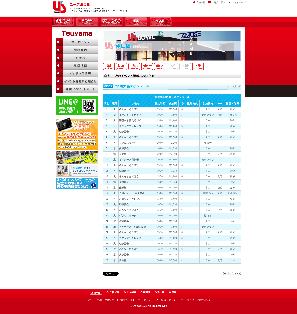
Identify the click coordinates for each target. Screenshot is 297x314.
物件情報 (109, 300)
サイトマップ (238, 2)
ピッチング (185, 66)
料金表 (77, 58)
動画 (136, 22)
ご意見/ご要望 (219, 2)
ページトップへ (232, 273)
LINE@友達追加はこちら (77, 106)
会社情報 (97, 300)
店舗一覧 (200, 2)
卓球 (198, 66)
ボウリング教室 (77, 157)
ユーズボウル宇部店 (145, 293)
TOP (88, 300)
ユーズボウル (59, 7)
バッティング (172, 66)
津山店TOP (77, 42)
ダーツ (160, 66)
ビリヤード (147, 66)
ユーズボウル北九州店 (130, 293)
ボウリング (63, 22)
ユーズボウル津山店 (160, 293)
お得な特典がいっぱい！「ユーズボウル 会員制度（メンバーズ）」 (77, 134)
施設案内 (77, 50)
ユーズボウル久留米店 (113, 293)
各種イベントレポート (77, 89)
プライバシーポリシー (167, 300)
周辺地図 (77, 65)
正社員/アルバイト (125, 300)
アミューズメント (111, 22)
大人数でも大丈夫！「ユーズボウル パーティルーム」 (77, 171)
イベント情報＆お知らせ (77, 81)
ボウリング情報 (77, 73)
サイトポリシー (145, 300)
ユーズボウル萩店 (173, 293)
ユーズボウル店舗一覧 (95, 293)
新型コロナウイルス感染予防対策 (77, 183)
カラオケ (87, 22)
